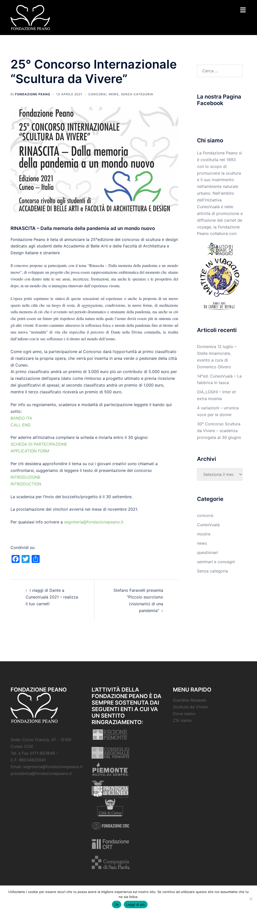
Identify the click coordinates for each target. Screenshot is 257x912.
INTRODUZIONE (26, 477)
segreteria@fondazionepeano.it (93, 521)
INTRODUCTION (26, 483)
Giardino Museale (189, 700)
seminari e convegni (216, 561)
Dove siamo (184, 713)
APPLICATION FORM (30, 450)
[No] (250, 898)
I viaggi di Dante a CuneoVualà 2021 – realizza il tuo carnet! (52, 597)
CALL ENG (21, 424)
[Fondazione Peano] (30, 17)
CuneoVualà (208, 524)
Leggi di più (135, 904)
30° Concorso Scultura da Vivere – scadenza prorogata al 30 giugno (219, 430)
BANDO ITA (21, 418)
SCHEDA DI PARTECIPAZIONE (39, 444)
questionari (207, 552)
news (114, 94)
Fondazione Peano (32, 94)
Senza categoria (137, 94)
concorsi (97, 94)
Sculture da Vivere (190, 706)
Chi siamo (182, 720)
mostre (203, 533)
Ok (116, 904)
